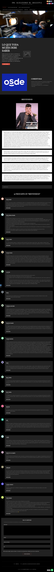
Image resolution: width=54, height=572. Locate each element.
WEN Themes (34, 560)
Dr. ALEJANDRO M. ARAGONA (27, 2)
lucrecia (8, 263)
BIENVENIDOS (4, 7)
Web (4, 537)
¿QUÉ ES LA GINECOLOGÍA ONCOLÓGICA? (24, 7)
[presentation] (1, 50)
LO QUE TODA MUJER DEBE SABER (12, 7)
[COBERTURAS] (14, 73)
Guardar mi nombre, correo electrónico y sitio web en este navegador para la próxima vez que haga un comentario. (22, 542)
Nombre (5, 528)
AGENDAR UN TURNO (32, 9)
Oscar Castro (9, 230)
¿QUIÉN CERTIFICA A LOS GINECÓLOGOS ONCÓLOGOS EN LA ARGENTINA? (13, 9)
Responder (8, 198)
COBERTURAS (26, 9)
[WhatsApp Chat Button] (52, 570)
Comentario (6, 515)
